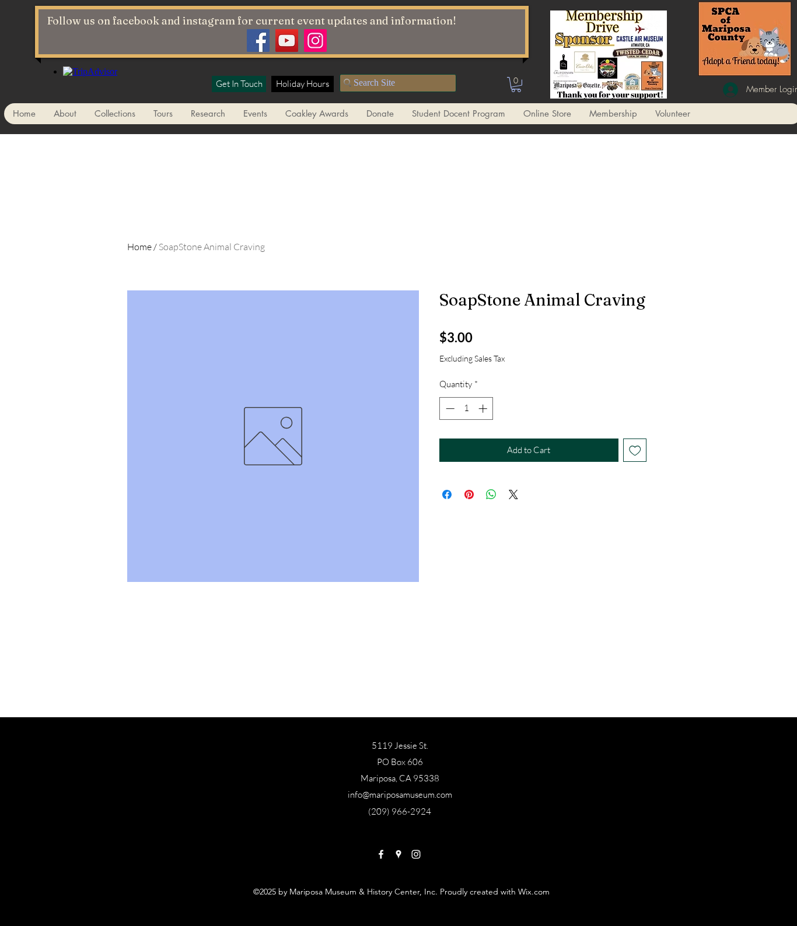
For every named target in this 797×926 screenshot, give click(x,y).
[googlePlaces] (398, 854)
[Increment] (484, 408)
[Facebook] (258, 40)
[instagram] (416, 854)
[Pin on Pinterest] (469, 494)
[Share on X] (513, 494)
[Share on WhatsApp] (491, 494)
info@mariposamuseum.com (400, 794)
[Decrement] (449, 408)
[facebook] (381, 854)
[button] (516, 84)
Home (139, 246)
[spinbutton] (466, 408)
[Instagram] (315, 40)
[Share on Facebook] (447, 494)
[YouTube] (286, 40)
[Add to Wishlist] (635, 450)
